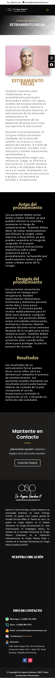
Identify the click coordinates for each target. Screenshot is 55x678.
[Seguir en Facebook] (25, 660)
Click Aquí (27, 636)
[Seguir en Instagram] (30, 660)
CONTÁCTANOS (27, 462)
